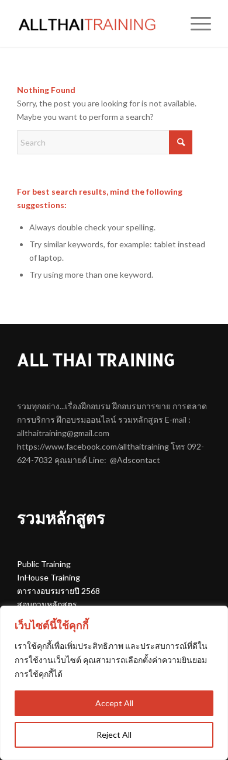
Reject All (114, 735)
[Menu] (195, 23)
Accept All (114, 703)
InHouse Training (48, 577)
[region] (114, 683)
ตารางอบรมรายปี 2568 (58, 591)
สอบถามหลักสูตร (47, 604)
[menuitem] (195, 23)
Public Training (44, 564)
